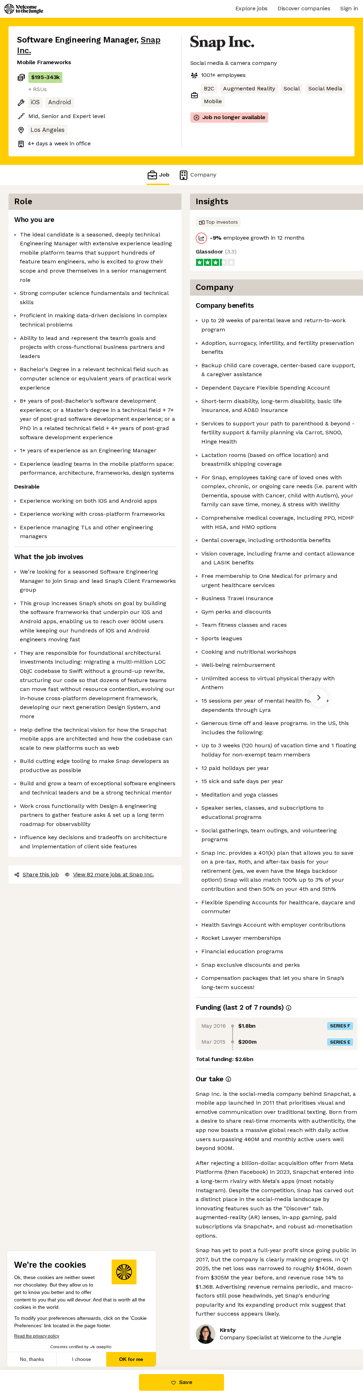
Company (203, 174)
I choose (81, 1359)
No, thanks (32, 1359)
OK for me (131, 1359)
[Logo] (23, 9)
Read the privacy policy (36, 1336)
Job (164, 174)
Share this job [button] (41, 874)
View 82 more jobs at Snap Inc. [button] (113, 874)
